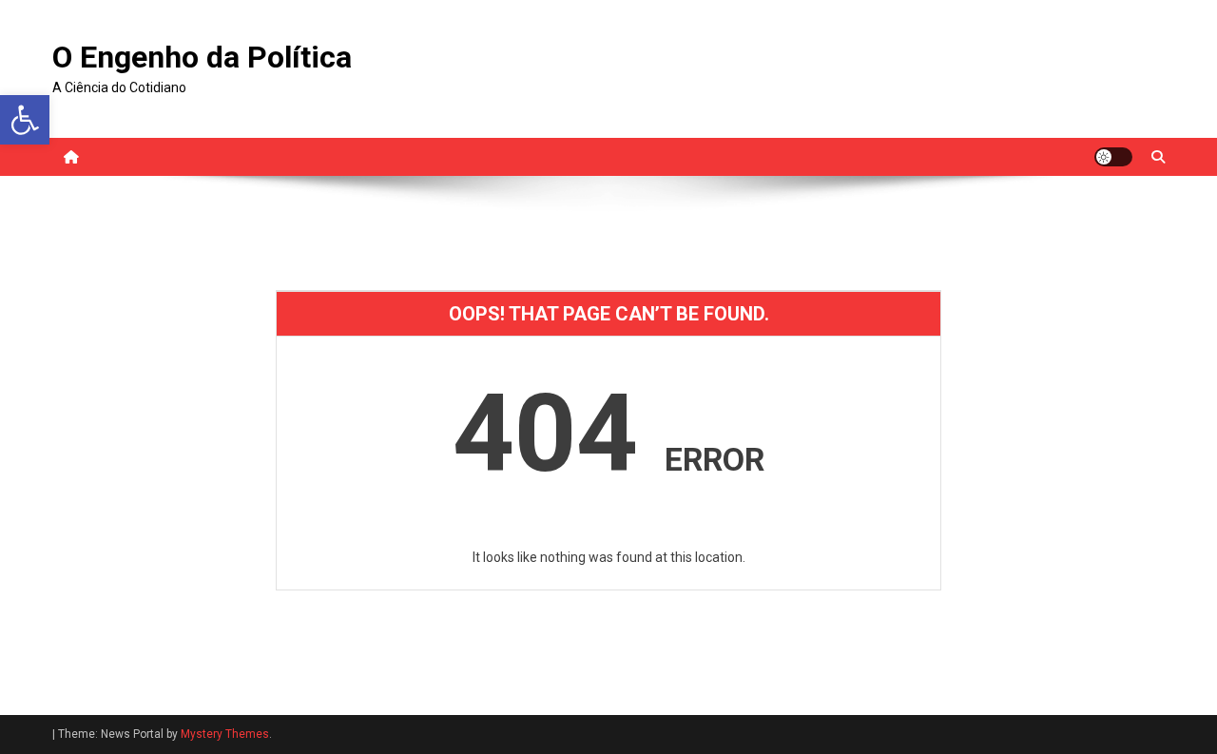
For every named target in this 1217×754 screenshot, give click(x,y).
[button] (24, 120)
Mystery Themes (225, 734)
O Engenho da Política (202, 57)
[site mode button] (1113, 156)
